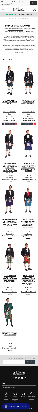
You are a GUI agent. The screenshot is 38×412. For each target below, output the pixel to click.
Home (11, 18)
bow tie (12, 37)
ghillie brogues (26, 36)
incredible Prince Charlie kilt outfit (15, 30)
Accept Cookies (33, 3)
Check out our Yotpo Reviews (23, 14)
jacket (4, 39)
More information (5, 4)
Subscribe (30, 362)
